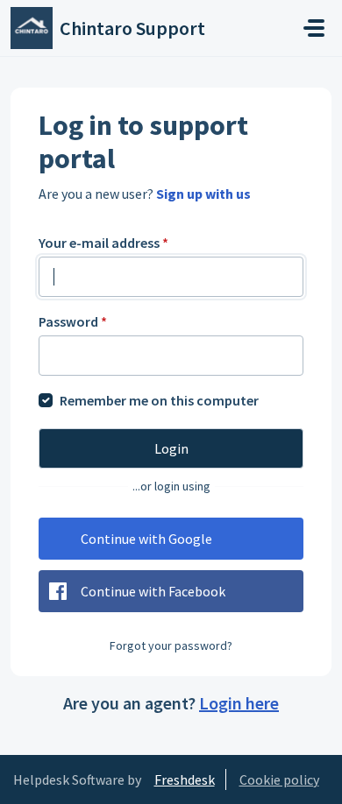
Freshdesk (184, 779)
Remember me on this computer (159, 400)
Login (171, 448)
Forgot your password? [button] (171, 645)
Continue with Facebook (153, 591)
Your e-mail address (103, 242)
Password (73, 321)
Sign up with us (203, 193)
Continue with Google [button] (146, 538)
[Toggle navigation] (313, 28)
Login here (239, 703)
